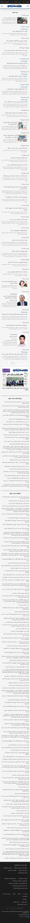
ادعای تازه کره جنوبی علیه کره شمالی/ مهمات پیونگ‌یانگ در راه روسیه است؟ (15, 514)
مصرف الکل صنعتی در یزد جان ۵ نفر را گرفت (17, 148)
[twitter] (20, 908)
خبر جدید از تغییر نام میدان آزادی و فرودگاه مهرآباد (19, 432)
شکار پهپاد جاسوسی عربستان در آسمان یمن (20, 593)
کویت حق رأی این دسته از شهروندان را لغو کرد (19, 568)
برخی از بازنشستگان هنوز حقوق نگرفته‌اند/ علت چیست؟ (18, 478)
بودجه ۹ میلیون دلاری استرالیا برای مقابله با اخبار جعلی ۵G (14, 314)
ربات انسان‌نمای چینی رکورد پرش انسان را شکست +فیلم (18, 646)
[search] (2, 6)
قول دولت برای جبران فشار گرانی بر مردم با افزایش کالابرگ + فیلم (16, 574)
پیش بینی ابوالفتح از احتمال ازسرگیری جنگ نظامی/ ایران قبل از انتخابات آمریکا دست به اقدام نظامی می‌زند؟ (16, 542)
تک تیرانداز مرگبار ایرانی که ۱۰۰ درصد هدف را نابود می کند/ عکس (9, 19)
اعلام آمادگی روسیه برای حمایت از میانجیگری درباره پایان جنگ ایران (16, 506)
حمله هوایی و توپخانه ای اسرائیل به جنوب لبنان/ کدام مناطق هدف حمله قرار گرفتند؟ (16, 608)
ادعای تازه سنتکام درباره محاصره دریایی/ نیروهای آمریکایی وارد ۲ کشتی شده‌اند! (16, 653)
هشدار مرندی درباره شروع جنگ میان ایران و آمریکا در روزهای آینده (16, 577)
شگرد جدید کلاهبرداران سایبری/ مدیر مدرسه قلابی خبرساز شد (17, 667)
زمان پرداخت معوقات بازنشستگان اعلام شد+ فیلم (19, 444)
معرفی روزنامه (24, 902)
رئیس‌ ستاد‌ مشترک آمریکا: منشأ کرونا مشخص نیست (15, 50)
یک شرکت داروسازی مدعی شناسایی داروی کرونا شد (16, 113)
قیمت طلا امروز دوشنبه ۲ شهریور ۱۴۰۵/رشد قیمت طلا (18, 518)
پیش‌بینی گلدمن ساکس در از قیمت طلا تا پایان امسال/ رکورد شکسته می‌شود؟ (15, 463)
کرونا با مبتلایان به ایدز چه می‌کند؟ (19, 240)
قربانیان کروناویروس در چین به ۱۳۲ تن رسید (17, 262)
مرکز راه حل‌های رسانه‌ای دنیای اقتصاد (19, 886)
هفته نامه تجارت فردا (12, 870)
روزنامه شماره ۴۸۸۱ (24, 61)
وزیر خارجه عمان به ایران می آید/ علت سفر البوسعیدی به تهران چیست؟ (16, 529)
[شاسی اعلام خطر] (22, 340)
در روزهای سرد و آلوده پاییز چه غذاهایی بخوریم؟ (16, 325)
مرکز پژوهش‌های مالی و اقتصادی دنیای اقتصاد (18, 883)
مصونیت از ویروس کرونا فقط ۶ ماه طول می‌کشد (16, 41)
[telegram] (18, 908)
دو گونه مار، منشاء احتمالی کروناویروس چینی (17, 272)
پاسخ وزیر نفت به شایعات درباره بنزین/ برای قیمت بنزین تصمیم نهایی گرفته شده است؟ (15, 452)
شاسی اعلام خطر (13, 336)
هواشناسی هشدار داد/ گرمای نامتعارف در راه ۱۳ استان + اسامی (16, 441)
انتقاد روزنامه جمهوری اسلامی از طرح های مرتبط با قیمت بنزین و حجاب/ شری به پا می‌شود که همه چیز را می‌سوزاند (16, 550)
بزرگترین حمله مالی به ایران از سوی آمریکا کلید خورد (18, 563)
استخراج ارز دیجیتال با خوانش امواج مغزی (18, 76)
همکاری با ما (24, 896)
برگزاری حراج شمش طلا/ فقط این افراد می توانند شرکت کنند (17, 622)
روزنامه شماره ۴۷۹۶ (13, 294)
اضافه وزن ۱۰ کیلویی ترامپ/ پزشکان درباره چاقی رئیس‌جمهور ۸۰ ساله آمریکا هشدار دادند (15, 638)
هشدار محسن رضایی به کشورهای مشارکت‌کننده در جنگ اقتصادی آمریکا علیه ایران (16, 649)
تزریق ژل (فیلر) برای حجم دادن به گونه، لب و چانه (9, 282)
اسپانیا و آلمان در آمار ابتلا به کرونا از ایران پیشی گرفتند (15, 176)
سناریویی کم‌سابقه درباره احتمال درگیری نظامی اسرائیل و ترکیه (17, 475)
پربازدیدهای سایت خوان (15, 398)
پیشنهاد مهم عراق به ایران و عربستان (22, 611)
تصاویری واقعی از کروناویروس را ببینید (18, 230)
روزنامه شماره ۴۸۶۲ (24, 99)
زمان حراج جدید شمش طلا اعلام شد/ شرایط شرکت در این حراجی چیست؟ (16, 481)
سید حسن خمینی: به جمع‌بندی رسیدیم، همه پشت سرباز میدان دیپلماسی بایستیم (16, 402)
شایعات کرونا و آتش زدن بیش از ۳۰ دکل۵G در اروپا (16, 102)
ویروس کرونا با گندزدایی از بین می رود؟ (18, 219)
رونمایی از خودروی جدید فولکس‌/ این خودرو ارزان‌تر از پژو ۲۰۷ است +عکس (15, 580)
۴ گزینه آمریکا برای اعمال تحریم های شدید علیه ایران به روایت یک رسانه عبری (16, 538)
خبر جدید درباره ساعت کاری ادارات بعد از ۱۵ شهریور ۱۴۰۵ (17, 421)
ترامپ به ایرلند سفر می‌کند (24, 605)
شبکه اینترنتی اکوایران (23, 870)
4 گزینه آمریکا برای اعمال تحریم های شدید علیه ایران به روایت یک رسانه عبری (16, 720)
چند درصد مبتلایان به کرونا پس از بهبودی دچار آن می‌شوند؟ (16, 209)
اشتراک (14, 894)
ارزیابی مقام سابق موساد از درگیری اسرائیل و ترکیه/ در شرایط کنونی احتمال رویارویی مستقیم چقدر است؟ (16, 456)
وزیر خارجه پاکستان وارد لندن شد (22, 628)
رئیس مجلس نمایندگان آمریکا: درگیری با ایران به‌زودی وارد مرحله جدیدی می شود (16, 634)
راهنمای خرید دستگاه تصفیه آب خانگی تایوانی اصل (10, 123)
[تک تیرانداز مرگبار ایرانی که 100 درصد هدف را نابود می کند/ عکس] (22, 20)
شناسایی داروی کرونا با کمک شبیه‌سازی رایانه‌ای (17, 63)
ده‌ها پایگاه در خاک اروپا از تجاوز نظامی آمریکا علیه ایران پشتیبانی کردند (16, 425)
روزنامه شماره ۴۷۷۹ (24, 312)
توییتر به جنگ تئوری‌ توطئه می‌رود (19, 31)
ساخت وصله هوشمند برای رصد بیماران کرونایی (17, 89)
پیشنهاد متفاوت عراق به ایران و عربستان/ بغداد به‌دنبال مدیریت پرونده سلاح (15, 546)
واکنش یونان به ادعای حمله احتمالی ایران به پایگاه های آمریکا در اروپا (15, 565)
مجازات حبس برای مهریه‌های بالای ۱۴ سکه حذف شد (18, 419)
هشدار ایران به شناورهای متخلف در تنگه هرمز (20, 631)
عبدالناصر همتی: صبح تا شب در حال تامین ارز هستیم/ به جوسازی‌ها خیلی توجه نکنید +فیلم (15, 642)
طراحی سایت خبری (24, 916)
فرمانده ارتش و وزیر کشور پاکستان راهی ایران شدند (19, 503)
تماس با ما (25, 894)
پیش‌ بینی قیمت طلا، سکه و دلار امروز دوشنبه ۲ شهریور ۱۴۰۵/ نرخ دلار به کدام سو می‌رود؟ (15, 497)
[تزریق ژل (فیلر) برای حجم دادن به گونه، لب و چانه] (22, 284)
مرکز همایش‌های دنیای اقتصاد (10, 878)
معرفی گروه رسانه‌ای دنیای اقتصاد (20, 868)
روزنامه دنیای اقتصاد (7, 868)
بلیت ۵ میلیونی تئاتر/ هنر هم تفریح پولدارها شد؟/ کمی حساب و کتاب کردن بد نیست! (15, 615)
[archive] (7, 908)
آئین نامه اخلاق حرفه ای (22, 904)
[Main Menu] (27, 6)
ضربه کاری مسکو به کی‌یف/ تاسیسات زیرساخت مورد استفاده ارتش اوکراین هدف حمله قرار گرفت (16, 472)
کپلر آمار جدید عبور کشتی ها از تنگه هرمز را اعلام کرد (18, 501)
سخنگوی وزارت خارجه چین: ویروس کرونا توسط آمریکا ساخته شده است (15, 188)
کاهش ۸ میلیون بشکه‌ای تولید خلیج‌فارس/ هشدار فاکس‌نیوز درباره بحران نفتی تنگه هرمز (16, 663)
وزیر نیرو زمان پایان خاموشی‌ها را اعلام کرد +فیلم (19, 469)
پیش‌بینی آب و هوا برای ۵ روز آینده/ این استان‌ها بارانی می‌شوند (16, 435)
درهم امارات (4, 2)
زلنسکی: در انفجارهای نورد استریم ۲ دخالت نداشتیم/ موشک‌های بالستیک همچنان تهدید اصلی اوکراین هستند (16, 619)
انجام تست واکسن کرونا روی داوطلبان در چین (17, 165)
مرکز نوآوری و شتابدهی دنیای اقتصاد (20, 881)
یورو (16, 2)
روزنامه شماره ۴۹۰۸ (24, 29)
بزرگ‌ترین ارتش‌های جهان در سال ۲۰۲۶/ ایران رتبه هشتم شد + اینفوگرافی (16, 438)
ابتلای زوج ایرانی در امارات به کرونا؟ (19, 251)
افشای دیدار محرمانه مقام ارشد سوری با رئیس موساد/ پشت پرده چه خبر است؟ (15, 590)
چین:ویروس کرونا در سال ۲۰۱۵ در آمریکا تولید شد (16, 197)
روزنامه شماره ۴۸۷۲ (24, 74)
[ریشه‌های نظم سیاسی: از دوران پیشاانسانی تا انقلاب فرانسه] (22, 299)
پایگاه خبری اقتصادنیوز (22, 873)
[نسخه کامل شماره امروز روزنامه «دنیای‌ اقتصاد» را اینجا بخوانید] (15, 377)
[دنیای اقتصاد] (14, 6)
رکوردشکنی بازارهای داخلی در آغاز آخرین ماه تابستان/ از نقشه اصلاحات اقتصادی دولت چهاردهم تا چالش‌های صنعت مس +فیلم (15, 657)
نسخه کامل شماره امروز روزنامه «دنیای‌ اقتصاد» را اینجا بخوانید (15, 388)
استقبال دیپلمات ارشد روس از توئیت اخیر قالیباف (19, 460)
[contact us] (10, 908)
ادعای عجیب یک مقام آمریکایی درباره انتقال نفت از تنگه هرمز (17, 676)
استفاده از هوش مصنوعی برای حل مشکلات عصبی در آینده (14, 354)
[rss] (15, 908)
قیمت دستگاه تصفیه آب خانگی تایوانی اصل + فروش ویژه (10, 136)
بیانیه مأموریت (16, 902)
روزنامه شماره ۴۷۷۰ (13, 334)
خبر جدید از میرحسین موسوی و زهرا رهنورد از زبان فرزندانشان (16, 466)
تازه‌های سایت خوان (15, 493)
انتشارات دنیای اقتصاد (23, 878)
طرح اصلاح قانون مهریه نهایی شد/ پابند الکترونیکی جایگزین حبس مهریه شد (16, 416)
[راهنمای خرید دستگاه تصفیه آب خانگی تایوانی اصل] (22, 126)
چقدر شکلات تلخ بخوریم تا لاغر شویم (19, 158)
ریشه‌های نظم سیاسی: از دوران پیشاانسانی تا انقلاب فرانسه (10, 297)
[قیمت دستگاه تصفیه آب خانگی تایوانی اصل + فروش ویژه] (22, 138)
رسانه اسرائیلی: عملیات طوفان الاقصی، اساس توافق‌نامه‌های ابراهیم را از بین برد (15, 559)
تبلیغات (19, 894)
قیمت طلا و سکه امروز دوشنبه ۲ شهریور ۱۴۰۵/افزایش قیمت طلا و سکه (16, 525)
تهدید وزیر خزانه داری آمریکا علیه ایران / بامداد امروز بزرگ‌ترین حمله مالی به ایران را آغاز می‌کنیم (15, 406)
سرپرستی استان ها (6, 894)
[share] (12, 908)
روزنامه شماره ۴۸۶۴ (24, 87)
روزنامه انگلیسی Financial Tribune (20, 888)
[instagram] (23, 908)
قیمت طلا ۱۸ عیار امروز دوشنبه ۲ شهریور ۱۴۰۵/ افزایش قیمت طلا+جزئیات (17, 521)
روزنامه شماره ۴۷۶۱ (24, 352)
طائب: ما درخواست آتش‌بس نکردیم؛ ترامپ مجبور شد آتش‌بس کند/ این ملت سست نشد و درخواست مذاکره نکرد (15, 625)
